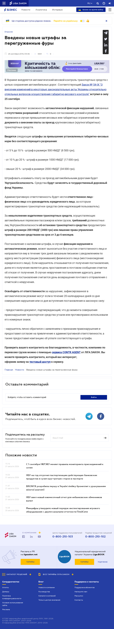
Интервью (57, 9)
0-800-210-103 (62, 536)
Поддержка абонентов (85, 587)
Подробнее (102, 562)
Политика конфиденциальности (11, 597)
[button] (4, 3)
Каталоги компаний (47, 596)
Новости (25, 9)
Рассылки (79, 596)
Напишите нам (81, 592)
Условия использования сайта (12, 604)
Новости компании (46, 587)
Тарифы (30, 562)
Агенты (5, 587)
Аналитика (41, 9)
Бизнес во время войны (92, 10)
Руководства (44, 592)
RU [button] (88, 3)
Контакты (79, 600)
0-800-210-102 (95, 536)
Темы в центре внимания (49, 600)
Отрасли (9, 32)
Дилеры (5, 592)
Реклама (6, 609)
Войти (94, 397)
